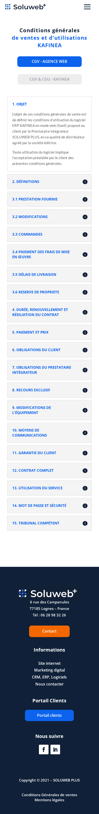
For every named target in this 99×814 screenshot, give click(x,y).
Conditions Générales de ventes (49, 794)
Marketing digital (49, 670)
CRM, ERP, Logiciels (49, 677)
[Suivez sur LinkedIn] (55, 749)
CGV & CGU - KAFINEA (50, 79)
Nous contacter (49, 684)
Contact (49, 631)
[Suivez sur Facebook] (44, 749)
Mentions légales (49, 799)
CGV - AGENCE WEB (49, 61)
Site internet (49, 663)
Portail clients (49, 715)
